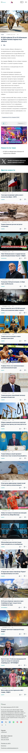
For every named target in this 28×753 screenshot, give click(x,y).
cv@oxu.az (4, 732)
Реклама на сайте (6, 743)
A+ (4, 45)
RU (21, 2)
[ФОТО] (14, 182)
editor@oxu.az (4, 737)
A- (1, 45)
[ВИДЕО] (14, 241)
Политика (3, 258)
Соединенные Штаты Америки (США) (10, 117)
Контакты (3, 745)
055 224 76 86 (5, 739)
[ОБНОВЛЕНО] (14, 646)
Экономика (4, 607)
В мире (3, 199)
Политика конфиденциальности (9, 748)
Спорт (2, 370)
